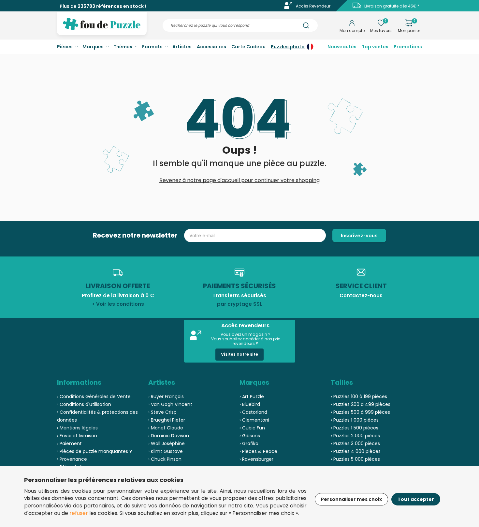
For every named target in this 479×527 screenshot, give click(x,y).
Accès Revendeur (313, 6)
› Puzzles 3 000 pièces (355, 443)
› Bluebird (250, 404)
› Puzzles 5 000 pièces (355, 459)
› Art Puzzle (252, 396)
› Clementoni (254, 420)
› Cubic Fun (252, 428)
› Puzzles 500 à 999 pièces (360, 412)
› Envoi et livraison (77, 435)
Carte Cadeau (248, 46)
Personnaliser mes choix (351, 499)
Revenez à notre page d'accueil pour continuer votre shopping (239, 180)
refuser (78, 513)
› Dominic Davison (168, 435)
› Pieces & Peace (258, 451)
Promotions (408, 46)
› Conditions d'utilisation (84, 404)
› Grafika (249, 443)
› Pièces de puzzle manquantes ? (94, 451)
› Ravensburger (256, 459)
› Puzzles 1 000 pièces (355, 420)
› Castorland (253, 412)
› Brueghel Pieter (166, 420)
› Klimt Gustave (165, 451)
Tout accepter (416, 499)
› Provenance (72, 459)
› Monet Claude (165, 428)
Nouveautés (341, 46)
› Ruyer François (166, 396)
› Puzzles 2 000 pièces (355, 435)
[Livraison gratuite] (357, 7)
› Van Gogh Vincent (170, 404)
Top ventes (375, 46)
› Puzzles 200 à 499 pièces (360, 404)
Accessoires (211, 46)
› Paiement (69, 443)
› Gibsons (250, 435)
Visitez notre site (239, 354)
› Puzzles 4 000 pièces (356, 451)
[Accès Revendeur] (288, 7)
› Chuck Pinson (164, 459)
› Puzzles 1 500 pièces (354, 428)
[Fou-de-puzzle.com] (102, 28)
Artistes (182, 46)
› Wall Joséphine (166, 443)
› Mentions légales (77, 428)
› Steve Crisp (162, 412)
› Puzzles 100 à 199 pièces (359, 396)
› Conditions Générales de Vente (94, 396)
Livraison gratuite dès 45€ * (391, 6)
